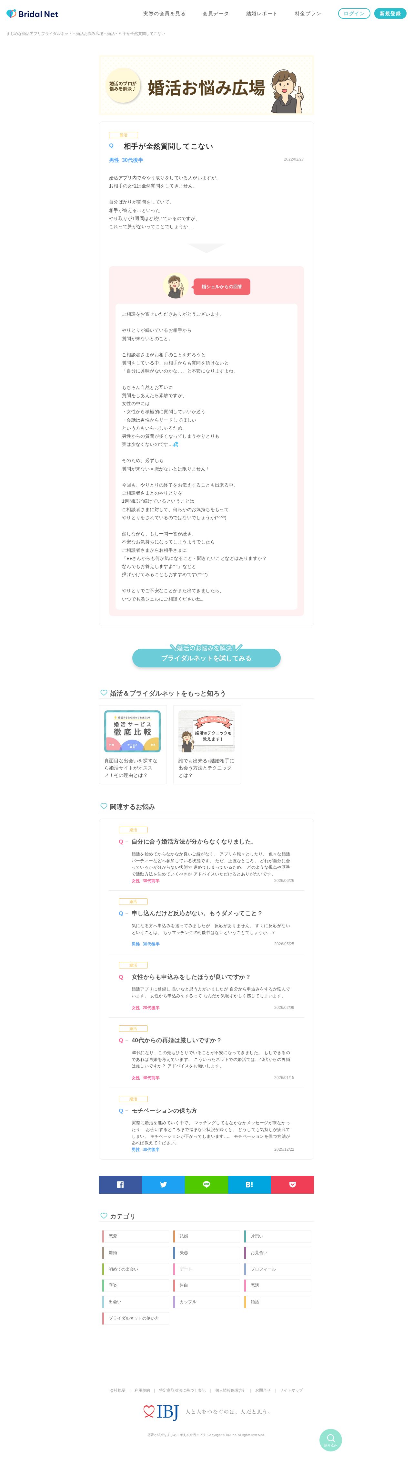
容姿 (113, 1285)
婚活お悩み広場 (89, 33)
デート (186, 1269)
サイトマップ (291, 1390)
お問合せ (263, 1390)
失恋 (184, 1252)
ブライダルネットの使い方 (134, 1318)
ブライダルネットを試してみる (206, 658)
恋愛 (113, 1236)
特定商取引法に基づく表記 (182, 1390)
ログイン (354, 13)
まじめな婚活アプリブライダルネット (39, 33)
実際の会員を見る (164, 13)
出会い (115, 1301)
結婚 (184, 1236)
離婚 (113, 1252)
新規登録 (390, 13)
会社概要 (118, 1390)
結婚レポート (262, 13)
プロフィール (263, 1269)
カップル (188, 1301)
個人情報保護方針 (230, 1390)
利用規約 (142, 1390)
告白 (184, 1285)
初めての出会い (123, 1269)
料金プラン (308, 13)
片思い (257, 1236)
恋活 (255, 1285)
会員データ (216, 13)
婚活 (111, 33)
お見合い (259, 1252)
